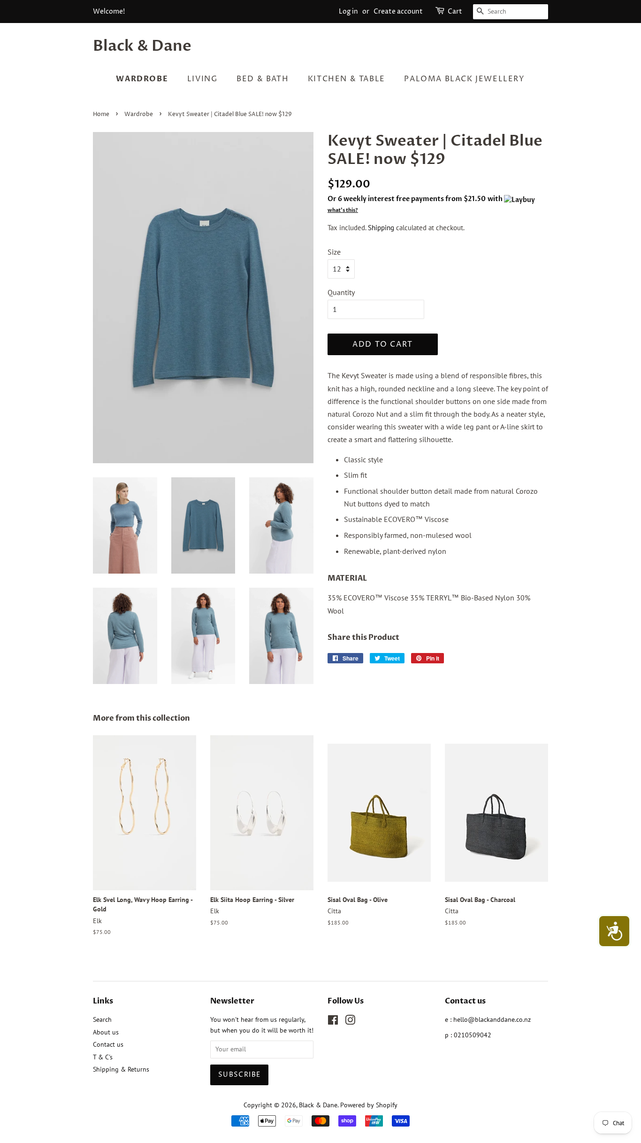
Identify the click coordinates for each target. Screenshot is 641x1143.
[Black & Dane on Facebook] (333, 1022)
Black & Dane (142, 46)
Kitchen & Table (346, 79)
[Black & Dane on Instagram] (350, 1022)
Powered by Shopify (368, 1105)
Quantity (341, 292)
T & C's (103, 1057)
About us (106, 1032)
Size (334, 252)
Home (101, 114)
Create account (398, 11)
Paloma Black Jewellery (464, 79)
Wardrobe (142, 79)
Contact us (108, 1044)
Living (202, 79)
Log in (348, 11)
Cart (455, 11)
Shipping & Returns (121, 1069)
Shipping (381, 227)
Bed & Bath (263, 79)
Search (102, 1019)
